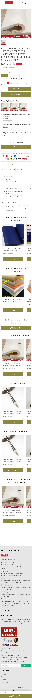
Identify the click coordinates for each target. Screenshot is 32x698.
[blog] (13, 611)
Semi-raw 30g (14, 75)
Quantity (3, 85)
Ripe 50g (23, 78)
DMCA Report (7, 690)
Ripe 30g (23, 75)
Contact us (4, 679)
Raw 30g (7, 72)
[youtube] (9, 611)
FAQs (2, 677)
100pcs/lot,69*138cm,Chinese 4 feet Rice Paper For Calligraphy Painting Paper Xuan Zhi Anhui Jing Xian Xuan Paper (12, 365)
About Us (3, 674)
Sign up (26, 665)
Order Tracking (5, 682)
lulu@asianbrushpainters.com (9, 608)
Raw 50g (4, 78)
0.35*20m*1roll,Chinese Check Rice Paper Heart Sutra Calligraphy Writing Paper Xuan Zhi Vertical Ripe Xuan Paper (12, 250)
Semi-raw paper (19, 164)
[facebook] (2, 611)
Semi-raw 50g (14, 78)
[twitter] (6, 611)
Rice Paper (11, 164)
